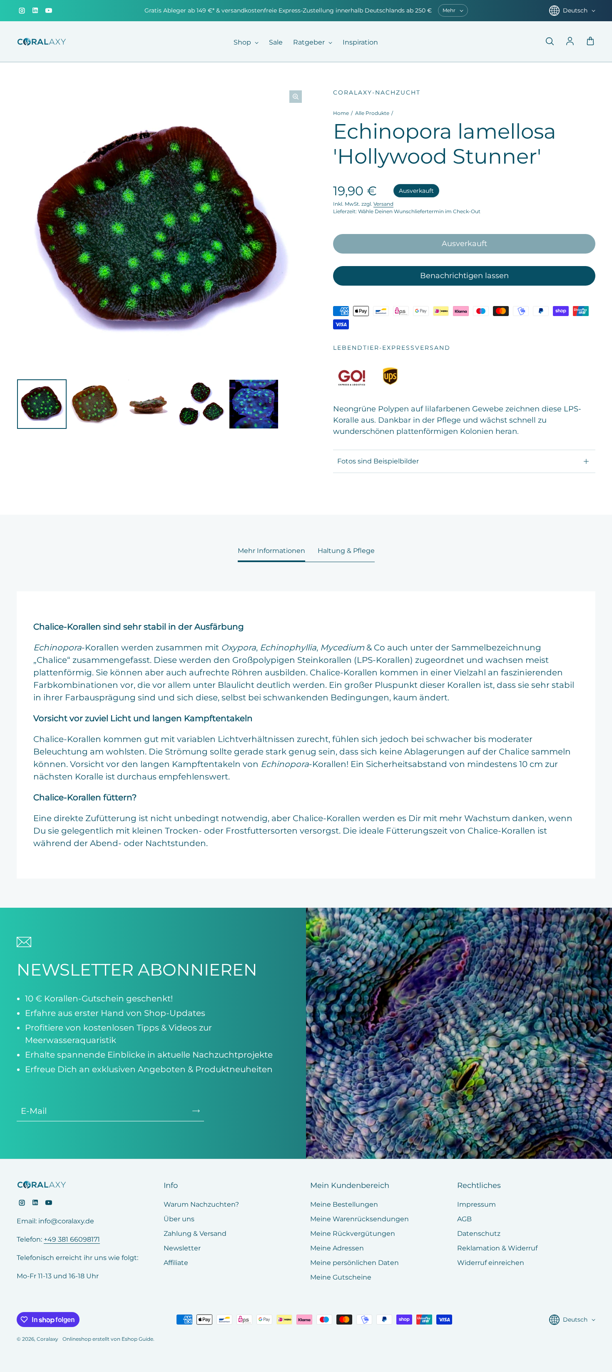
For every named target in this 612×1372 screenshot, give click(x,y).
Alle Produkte (372, 113)
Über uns (179, 1219)
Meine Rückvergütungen (352, 1234)
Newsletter (182, 1248)
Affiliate (176, 1263)
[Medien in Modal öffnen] (295, 96)
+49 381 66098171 (72, 1239)
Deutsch (575, 10)
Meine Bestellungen (344, 1204)
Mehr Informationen (271, 551)
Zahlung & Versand (195, 1234)
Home (341, 113)
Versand (383, 204)
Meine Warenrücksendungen (359, 1219)
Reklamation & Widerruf (497, 1248)
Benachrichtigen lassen (464, 275)
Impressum (476, 1204)
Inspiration (360, 42)
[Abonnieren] (196, 1111)
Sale (276, 42)
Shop (243, 42)
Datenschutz (478, 1234)
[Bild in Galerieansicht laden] (41, 404)
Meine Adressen (337, 1248)
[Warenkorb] (590, 42)
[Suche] (550, 42)
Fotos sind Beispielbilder (378, 461)
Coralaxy (47, 1339)
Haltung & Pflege (346, 551)
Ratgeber (309, 42)
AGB (464, 1219)
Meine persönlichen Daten (354, 1263)
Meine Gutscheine (340, 1277)
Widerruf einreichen (490, 1263)
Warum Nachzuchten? (201, 1204)
